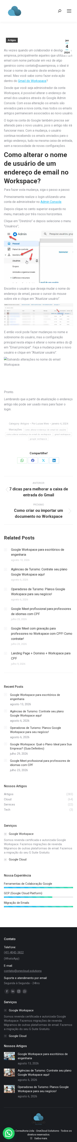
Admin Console (50, 202)
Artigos (12, 40)
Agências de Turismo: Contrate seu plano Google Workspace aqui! (39, 571)
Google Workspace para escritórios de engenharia (37, 552)
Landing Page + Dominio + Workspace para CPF (40, 655)
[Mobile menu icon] (69, 11)
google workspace (38, 439)
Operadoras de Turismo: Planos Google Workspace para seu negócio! (38, 591)
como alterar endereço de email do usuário (45, 430)
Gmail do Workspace (32, 81)
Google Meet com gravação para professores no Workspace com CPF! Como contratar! (41, 633)
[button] (9, 1133)
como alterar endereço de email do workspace (29, 434)
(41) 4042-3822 (14, 952)
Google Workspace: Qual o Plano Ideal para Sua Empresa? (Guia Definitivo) (41, 746)
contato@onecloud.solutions (23, 971)
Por (40, 423)
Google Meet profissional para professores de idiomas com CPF (41, 611)
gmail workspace (63, 434)
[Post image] (5, 549)
